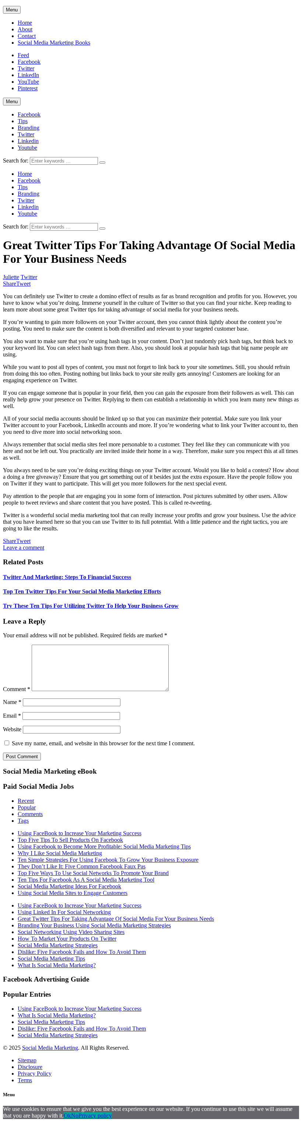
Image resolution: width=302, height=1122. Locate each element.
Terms (25, 1080)
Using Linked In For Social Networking (64, 912)
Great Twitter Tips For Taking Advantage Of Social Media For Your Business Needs (116, 919)
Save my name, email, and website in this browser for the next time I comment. (103, 743)
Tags (23, 821)
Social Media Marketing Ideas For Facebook (69, 886)
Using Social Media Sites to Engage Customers (72, 893)
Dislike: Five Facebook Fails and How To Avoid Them (82, 952)
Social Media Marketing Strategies (58, 945)
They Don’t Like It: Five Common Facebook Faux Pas (81, 866)
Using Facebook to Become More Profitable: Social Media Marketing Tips (104, 846)
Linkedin (28, 141)
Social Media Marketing (50, 1048)
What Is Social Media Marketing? (57, 965)
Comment (16, 689)
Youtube (27, 147)
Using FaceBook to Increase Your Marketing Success (79, 833)
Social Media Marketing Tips (51, 958)
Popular (27, 807)
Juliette (11, 277)
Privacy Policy (35, 1073)
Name (12, 702)
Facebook (29, 114)
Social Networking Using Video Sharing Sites (71, 932)
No (74, 1115)
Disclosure (30, 1067)
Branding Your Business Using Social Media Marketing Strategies (94, 925)
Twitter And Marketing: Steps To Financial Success (67, 577)
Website (12, 729)
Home (25, 23)
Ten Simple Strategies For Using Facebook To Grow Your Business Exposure (108, 860)
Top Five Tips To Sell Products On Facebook (70, 840)
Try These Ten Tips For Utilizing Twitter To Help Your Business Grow (91, 606)
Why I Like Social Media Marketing (60, 853)
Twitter (26, 134)
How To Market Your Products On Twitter (67, 938)
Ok (67, 1115)
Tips (23, 121)
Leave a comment (23, 547)
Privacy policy (95, 1115)
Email (12, 715)
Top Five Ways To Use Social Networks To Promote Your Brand (93, 873)
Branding (28, 128)
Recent (26, 801)
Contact (27, 36)
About (25, 29)
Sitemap (27, 1060)
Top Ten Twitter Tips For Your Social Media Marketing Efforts (82, 591)
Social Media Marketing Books (54, 42)
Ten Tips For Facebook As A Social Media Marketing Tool (86, 880)
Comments (30, 814)
